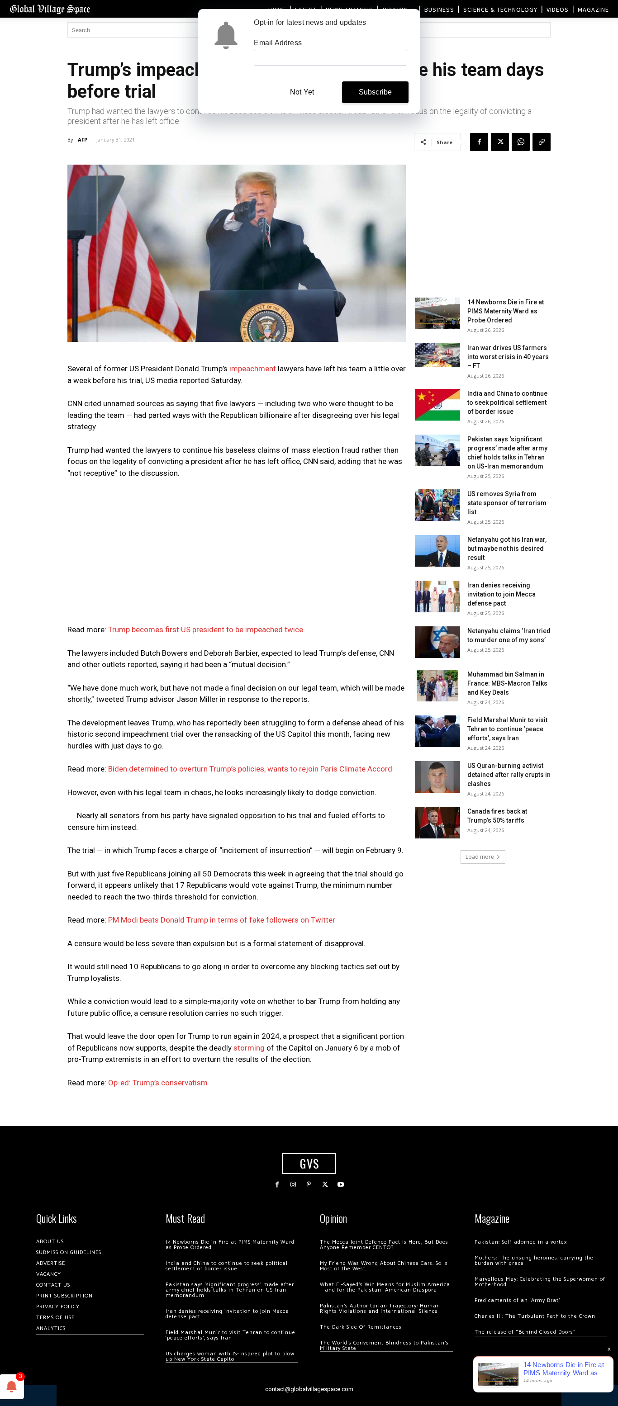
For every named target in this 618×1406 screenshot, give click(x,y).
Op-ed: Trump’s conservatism (158, 1082)
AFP (82, 139)
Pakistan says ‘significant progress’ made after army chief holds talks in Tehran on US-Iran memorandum (230, 1290)
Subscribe (375, 92)
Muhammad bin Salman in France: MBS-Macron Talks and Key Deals (507, 683)
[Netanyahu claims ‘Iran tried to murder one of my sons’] (437, 642)
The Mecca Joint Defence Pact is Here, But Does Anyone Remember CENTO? (384, 1245)
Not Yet (302, 92)
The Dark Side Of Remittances (361, 1327)
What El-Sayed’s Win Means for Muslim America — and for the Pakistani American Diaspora (385, 1287)
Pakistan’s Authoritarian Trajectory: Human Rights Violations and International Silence (380, 1309)
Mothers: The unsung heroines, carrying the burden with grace (534, 1261)
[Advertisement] (236, 554)
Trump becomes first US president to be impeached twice (205, 629)
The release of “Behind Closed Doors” (525, 1332)
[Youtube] (341, 1184)
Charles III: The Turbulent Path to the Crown (535, 1316)
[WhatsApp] (521, 142)
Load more (480, 857)
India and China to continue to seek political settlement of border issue (507, 402)
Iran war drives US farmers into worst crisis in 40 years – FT (508, 356)
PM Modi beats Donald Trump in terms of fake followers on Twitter (221, 919)
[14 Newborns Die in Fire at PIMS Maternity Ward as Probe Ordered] (437, 313)
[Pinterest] (308, 1184)
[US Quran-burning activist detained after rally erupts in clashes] (437, 777)
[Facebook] (479, 142)
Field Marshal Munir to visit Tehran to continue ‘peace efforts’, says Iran (507, 729)
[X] (500, 142)
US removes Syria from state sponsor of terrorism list (507, 503)
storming (249, 1047)
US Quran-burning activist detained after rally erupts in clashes (509, 774)
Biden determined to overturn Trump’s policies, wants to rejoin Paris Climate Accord (250, 768)
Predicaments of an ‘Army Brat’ (517, 1300)
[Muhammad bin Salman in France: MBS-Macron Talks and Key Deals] (437, 685)
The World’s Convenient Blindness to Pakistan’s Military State (384, 1346)
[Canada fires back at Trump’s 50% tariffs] (437, 822)
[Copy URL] (541, 142)
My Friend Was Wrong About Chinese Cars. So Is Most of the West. (384, 1266)
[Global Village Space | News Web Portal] (50, 9)
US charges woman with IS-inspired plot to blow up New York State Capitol (230, 1356)
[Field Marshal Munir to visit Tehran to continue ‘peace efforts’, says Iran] (437, 731)
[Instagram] (293, 1184)
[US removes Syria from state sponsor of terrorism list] (437, 505)
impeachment (252, 368)
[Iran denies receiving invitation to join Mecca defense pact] (437, 596)
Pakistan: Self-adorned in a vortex (521, 1242)
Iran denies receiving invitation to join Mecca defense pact (501, 594)
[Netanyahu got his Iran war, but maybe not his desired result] (437, 551)
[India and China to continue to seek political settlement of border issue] (437, 405)
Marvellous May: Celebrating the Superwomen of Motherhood (540, 1282)
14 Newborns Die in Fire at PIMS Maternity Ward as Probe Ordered (505, 311)
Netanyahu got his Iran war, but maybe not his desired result (507, 548)
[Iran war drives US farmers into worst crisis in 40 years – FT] (437, 355)
